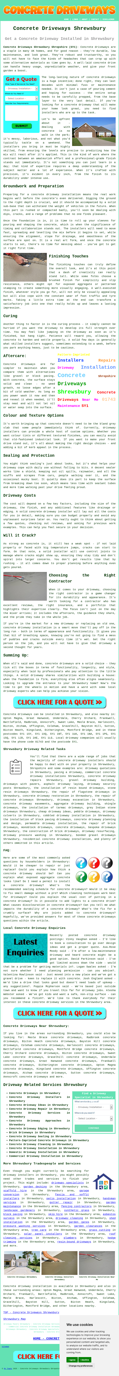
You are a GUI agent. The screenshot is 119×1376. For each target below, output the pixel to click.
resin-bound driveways (74, 1241)
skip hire (55, 1214)
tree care (38, 1230)
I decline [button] (85, 1360)
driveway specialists (67, 1182)
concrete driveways (33, 1076)
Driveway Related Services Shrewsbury (45, 1085)
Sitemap (5, 1347)
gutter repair (61, 1202)
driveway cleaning (69, 1218)
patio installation (61, 1198)
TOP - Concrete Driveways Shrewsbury (31, 1312)
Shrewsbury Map (14, 1319)
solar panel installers (43, 1233)
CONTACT (95, 19)
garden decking (35, 1186)
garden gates (79, 1222)
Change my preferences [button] (81, 1365)
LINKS (75, 19)
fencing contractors (76, 1206)
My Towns (8, 1369)
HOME (66, 19)
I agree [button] (72, 1360)
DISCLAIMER (108, 19)
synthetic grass (76, 1210)
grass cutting (99, 1230)
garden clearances (88, 1226)
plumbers (70, 1237)
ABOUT (85, 19)
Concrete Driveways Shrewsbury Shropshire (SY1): (41, 47)
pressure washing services (24, 1226)
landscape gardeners (19, 1210)
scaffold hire (15, 1190)
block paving (12, 1214)
